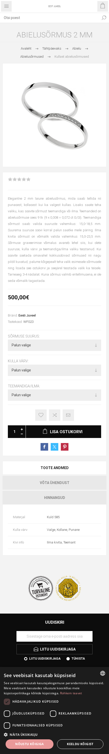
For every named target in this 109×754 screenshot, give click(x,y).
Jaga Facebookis (44, 447)
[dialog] (54, 710)
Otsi (104, 18)
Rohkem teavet (71, 693)
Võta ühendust (54, 483)
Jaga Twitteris (54, 447)
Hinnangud (54, 498)
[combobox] (49, 18)
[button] (54, 734)
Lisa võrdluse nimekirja (54, 415)
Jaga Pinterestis (64, 447)
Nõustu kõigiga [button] (29, 744)
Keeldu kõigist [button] (80, 744)
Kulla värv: (18, 361)
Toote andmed (55, 468)
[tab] (54, 468)
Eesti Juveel (27, 315)
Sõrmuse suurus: (24, 336)
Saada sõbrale (68, 415)
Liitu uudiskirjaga (45, 658)
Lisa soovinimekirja (41, 415)
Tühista (78, 658)
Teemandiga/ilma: (24, 386)
